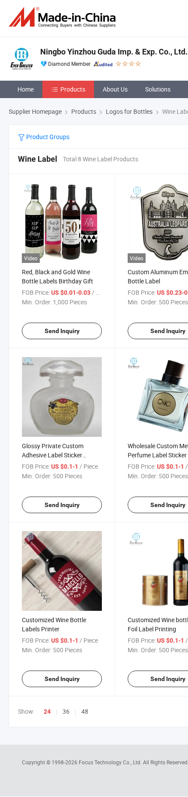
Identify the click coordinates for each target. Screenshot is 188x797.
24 (47, 711)
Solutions (158, 89)
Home (25, 89)
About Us (115, 89)
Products (72, 89)
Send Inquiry (62, 330)
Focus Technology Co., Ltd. (111, 762)
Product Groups (47, 137)
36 (66, 711)
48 (84, 711)
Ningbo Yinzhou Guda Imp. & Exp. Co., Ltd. (114, 51)
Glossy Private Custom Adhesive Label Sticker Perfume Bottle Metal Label (58, 455)
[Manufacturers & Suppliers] (64, 17)
